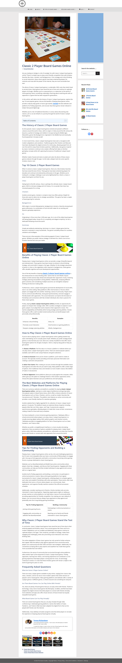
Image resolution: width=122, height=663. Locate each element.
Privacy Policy (61, 660)
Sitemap (86, 660)
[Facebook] (40, 633)
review (55, 103)
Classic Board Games (29, 649)
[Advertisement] (90, 38)
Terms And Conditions (71, 660)
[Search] (98, 73)
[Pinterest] (43, 633)
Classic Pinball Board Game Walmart (33, 652)
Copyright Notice (53, 660)
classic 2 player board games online (56, 273)
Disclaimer (80, 660)
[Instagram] (49, 633)
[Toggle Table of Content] (64, 120)
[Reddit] (51, 633)
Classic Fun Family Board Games (32, 651)
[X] (46, 633)
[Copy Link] (54, 633)
